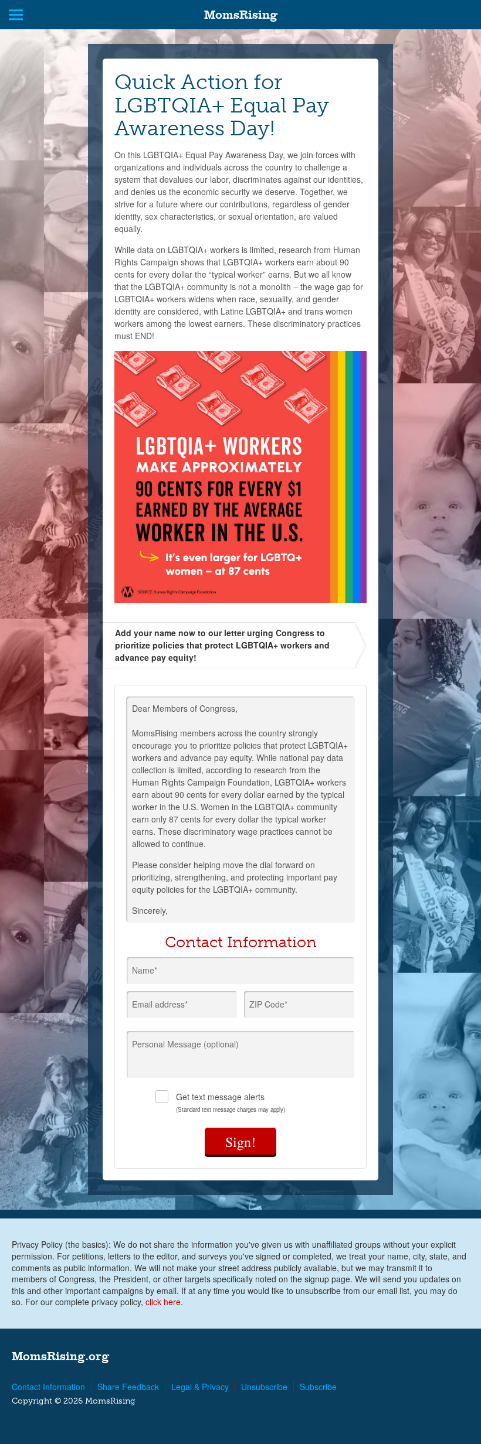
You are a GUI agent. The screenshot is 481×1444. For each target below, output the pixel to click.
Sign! (240, 1141)
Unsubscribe (264, 1386)
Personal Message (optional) (185, 1044)
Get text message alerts (230, 1102)
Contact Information (48, 1386)
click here (163, 1302)
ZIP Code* (268, 1004)
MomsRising (240, 15)
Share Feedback (128, 1386)
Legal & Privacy (200, 1386)
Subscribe (318, 1386)
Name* (144, 970)
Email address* (160, 1004)
